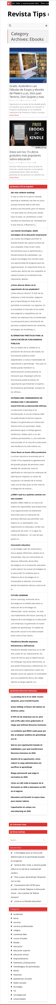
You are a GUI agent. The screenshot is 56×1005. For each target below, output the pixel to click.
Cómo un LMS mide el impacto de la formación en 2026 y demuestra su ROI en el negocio (28, 787)
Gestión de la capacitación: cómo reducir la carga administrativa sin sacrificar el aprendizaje (26, 763)
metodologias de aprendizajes (26, 966)
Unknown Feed (19, 824)
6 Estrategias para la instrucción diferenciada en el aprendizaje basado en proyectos (28, 857)
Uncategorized (19, 995)
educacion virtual (21, 954)
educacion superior (21, 950)
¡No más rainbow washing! (23, 192)
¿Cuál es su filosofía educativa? (27, 901)
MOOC (16, 970)
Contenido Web (20, 934)
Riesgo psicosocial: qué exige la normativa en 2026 (25, 775)
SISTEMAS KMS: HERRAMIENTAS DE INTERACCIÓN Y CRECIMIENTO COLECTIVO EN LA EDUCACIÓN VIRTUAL (29, 402)
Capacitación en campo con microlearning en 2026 (23, 809)
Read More (14, 115)
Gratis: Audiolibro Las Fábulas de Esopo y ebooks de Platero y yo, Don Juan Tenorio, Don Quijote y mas (27, 91)
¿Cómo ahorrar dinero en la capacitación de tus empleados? (25, 287)
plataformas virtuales (22, 979)
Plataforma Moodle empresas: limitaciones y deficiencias (24, 643)
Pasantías (17, 974)
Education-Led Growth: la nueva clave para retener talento (28, 799)
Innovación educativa (20, 545)
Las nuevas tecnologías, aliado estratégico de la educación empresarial (28, 233)
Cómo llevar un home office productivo (28, 452)
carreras (17, 922)
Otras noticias (19, 832)
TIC (14, 991)
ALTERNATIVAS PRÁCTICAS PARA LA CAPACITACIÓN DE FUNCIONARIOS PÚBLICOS (27, 339)
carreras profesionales (23, 926)
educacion (17, 946)
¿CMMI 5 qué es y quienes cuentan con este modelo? (28, 496)
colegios (16, 930)
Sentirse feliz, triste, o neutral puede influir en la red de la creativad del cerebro (28, 869)
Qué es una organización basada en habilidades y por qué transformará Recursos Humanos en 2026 (27, 749)
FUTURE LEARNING (19, 595)
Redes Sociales (19, 983)
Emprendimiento (20, 958)
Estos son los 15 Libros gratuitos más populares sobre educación (25, 155)
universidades (19, 999)
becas (15, 918)
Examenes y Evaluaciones (24, 962)
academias (18, 914)
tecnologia (17, 986)
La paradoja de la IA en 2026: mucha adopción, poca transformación (27, 698)
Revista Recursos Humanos (25, 691)
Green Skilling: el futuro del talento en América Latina (28, 709)
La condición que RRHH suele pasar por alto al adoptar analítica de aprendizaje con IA (28, 735)
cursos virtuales (20, 938)
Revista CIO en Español (23, 186)
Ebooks (16, 942)
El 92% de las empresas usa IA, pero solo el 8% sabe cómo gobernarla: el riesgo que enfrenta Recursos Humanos (28, 721)
